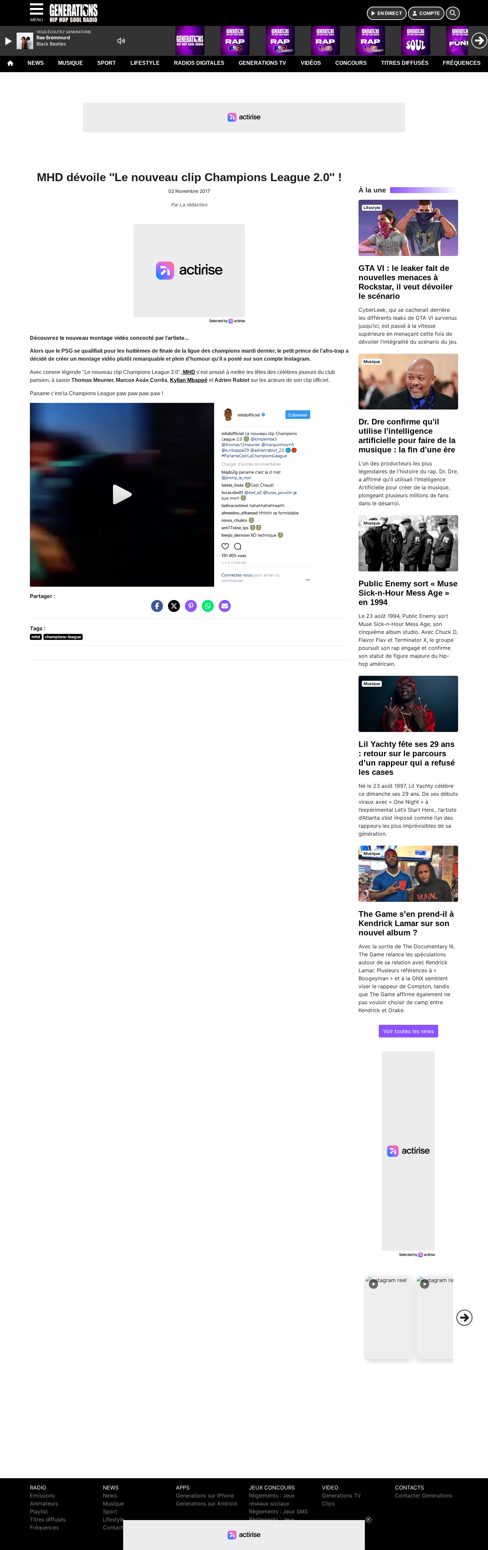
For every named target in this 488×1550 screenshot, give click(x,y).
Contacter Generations (423, 1495)
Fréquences (462, 63)
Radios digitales (199, 63)
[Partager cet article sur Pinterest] (189, 609)
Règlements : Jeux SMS (278, 1511)
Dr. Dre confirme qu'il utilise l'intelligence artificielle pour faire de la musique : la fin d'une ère (407, 435)
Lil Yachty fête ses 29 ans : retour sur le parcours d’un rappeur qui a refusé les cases (407, 758)
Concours (351, 63)
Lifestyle (145, 63)
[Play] (9, 41)
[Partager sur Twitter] (172, 609)
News (36, 63)
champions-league (63, 636)
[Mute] (121, 41)
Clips (328, 1503)
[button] (389, 1317)
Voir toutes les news (408, 1031)
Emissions (42, 1495)
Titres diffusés (405, 63)
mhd (36, 636)
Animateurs (44, 1503)
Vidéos (311, 63)
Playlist (39, 1511)
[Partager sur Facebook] (155, 609)
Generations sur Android (206, 1503)
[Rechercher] (453, 13)
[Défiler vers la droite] (464, 1318)
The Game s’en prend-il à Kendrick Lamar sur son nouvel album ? (406, 923)
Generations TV (262, 63)
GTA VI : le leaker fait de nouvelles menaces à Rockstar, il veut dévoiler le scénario (405, 282)
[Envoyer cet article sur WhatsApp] (206, 609)
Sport (106, 63)
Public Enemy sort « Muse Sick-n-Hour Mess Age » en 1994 (408, 593)
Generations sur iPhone (205, 1495)
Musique (70, 63)
